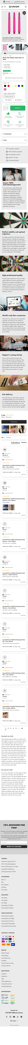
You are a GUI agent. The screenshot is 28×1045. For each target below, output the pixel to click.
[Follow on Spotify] (21, 1017)
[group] (14, 415)
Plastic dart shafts (11, 9)
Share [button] (19, 472)
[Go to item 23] (19, 47)
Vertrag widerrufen (5, 966)
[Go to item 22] (11, 47)
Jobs (2, 882)
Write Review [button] (14, 422)
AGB (2, 979)
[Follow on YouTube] (14, 1017)
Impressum (3, 974)
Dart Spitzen (4, 898)
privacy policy (18, 849)
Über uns (3, 879)
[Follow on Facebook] (7, 1017)
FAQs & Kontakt (5, 953)
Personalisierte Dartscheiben (8, 923)
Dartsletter (3, 960)
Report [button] (16, 472)
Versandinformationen (6, 984)
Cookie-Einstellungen (6, 986)
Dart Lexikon (4, 890)
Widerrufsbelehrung (6, 981)
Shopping (2, 9)
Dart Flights (4, 903)
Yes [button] (13, 472)
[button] (14, 56)
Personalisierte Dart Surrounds (8, 926)
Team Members (5, 884)
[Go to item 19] (4, 47)
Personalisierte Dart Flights (7, 918)
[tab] (15, 443)
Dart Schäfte (4, 900)
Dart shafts (6, 9)
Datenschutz (4, 976)
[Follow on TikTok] (18, 1017)
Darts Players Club (5, 958)
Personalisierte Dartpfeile (7, 916)
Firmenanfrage (4, 955)
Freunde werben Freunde (7, 963)
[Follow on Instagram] (10, 1017)
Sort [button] (2, 437)
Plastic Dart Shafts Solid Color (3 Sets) (20, 9)
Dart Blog (3, 887)
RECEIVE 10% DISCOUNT (14, 846)
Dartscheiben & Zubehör (7, 905)
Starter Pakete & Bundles (7, 908)
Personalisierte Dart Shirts (7, 921)
